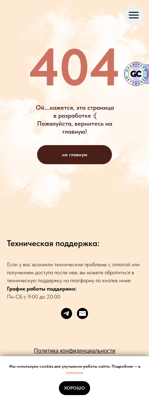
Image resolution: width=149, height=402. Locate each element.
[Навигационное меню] (134, 15)
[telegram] (66, 313)
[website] (82, 313)
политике (74, 372)
